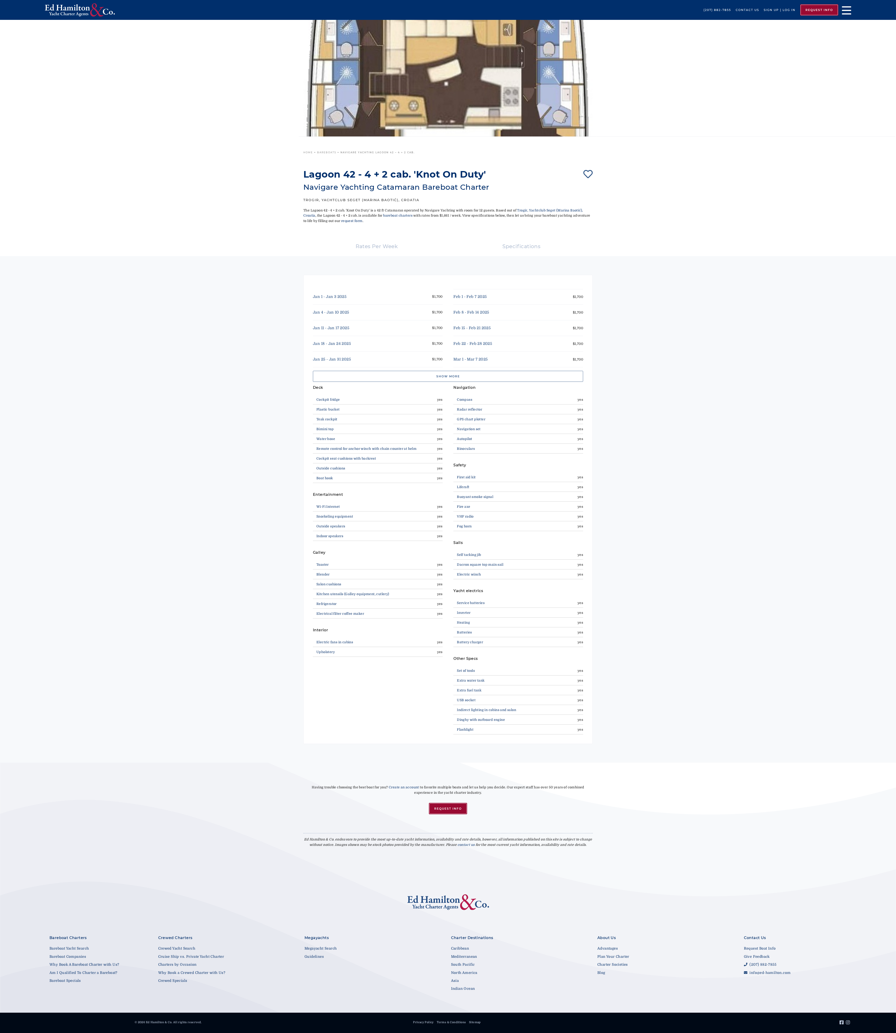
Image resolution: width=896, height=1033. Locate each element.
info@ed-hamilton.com (770, 973)
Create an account (404, 787)
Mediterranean (464, 956)
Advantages (607, 948)
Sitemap (475, 1022)
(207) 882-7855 (717, 10)
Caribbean (460, 948)
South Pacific (463, 964)
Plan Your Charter (613, 956)
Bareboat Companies (67, 956)
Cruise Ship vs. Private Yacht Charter (191, 956)
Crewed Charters (175, 938)
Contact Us (747, 10)
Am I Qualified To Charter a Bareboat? (83, 973)
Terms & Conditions (451, 1022)
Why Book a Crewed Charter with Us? (191, 973)
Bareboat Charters (68, 938)
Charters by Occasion (177, 964)
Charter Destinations (472, 938)
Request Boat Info (760, 948)
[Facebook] (842, 1023)
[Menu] (844, 10)
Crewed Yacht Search (177, 948)
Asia (455, 981)
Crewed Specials (172, 981)
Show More (448, 376)
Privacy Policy (423, 1022)
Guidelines (314, 956)
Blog (601, 973)
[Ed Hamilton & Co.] (129, 10)
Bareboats (326, 152)
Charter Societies (612, 964)
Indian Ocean (463, 989)
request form (352, 221)
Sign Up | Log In (779, 10)
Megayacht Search (320, 948)
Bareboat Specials (65, 981)
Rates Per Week (377, 246)
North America (464, 973)
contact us (466, 845)
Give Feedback (757, 956)
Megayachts (316, 938)
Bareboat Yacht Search (69, 948)
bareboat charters (398, 215)
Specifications (521, 246)
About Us (606, 938)
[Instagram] (848, 1023)
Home (308, 152)
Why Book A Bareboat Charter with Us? (84, 964)
